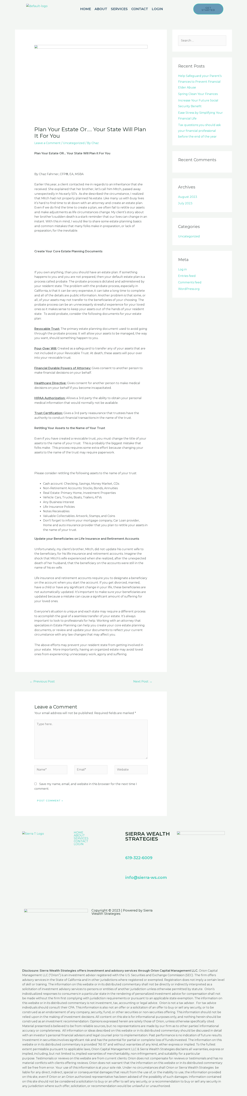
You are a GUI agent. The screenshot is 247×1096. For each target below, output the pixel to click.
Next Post (142, 681)
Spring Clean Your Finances (198, 94)
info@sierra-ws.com (146, 877)
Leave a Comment (47, 143)
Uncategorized (74, 143)
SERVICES (119, 9)
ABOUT (101, 9)
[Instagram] (139, 888)
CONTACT (139, 9)
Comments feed (189, 282)
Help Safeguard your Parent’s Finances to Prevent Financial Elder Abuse (200, 81)
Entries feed (187, 276)
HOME (85, 9)
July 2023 (185, 203)
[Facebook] (129, 888)
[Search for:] (202, 40)
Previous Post (42, 681)
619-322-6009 (138, 857)
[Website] (131, 770)
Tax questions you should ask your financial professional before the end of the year (199, 130)
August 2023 (187, 197)
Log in (182, 269)
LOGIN (157, 9)
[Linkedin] (149, 888)
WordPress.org (189, 289)
